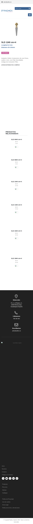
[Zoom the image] (16, 342)
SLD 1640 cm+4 (16, 231)
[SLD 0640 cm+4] (16, 150)
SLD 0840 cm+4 (16, 160)
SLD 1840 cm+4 (16, 258)
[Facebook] (3, 478)
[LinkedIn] (13, 478)
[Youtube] (6, 478)
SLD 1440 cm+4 (16, 205)
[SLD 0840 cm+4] (16, 171)
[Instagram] (10, 478)
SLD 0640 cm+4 (16, 139)
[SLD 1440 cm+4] (16, 218)
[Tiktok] (17, 478)
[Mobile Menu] (30, 14)
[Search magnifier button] (29, 8)
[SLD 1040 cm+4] (16, 194)
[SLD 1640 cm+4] (16, 245)
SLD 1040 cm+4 (16, 181)
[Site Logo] (6, 11)
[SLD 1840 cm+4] (16, 273)
